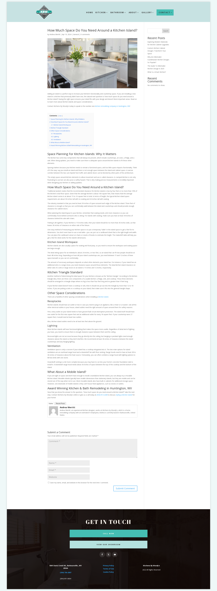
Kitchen (101, 12)
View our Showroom (108, 544)
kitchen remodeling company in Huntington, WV (112, 106)
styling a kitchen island (124, 395)
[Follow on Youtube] (115, 554)
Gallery (147, 12)
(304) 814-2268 (102, 395)
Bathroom (117, 12)
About (133, 12)
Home (89, 12)
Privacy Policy (108, 565)
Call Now (108, 533)
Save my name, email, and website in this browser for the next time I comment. (79, 483)
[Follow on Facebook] (102, 554)
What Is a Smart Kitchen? (156, 72)
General (76, 34)
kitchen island (103, 297)
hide (60, 116)
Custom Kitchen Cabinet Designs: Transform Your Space (156, 51)
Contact (164, 12)
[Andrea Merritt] (53, 414)
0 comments (85, 34)
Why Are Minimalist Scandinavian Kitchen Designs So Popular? (158, 59)
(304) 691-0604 (65, 579)
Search (165, 31)
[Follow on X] (108, 554)
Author (51, 403)
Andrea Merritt (55, 34)
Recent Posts (60, 403)
